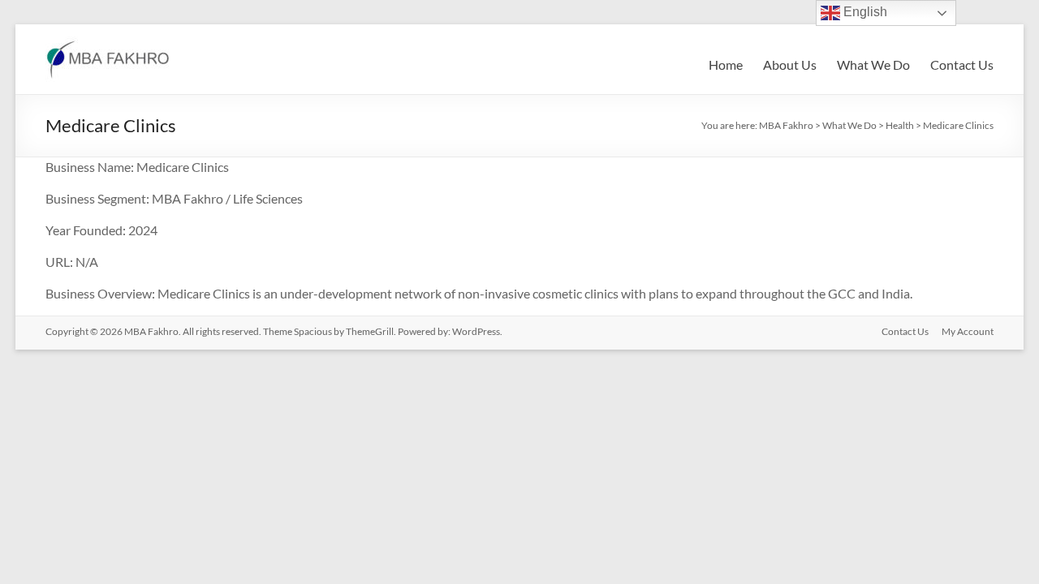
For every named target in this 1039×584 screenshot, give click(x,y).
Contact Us (962, 64)
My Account (968, 331)
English (863, 12)
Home (726, 64)
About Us (790, 64)
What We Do (873, 64)
